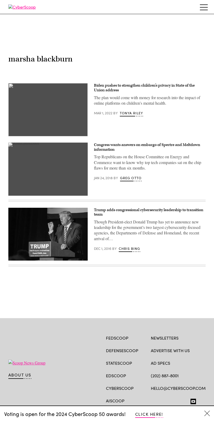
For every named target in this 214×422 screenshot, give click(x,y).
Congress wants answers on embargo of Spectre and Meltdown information (147, 147)
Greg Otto (131, 178)
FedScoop (117, 338)
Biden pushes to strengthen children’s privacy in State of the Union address (144, 88)
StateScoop (119, 363)
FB (153, 400)
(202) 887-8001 (165, 375)
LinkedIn (174, 400)
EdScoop (116, 375)
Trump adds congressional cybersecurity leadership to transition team (148, 212)
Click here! (149, 414)
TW (163, 400)
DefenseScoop (122, 350)
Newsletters (165, 338)
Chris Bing (129, 248)
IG (182, 400)
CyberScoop (120, 388)
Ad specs (160, 363)
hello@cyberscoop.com (178, 388)
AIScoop (115, 400)
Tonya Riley (131, 113)
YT (191, 400)
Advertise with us (170, 350)
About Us (19, 375)
